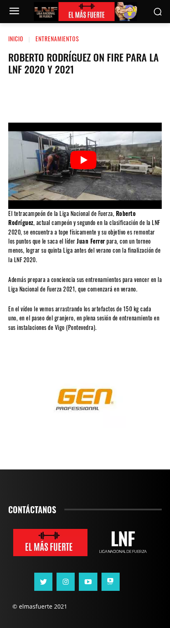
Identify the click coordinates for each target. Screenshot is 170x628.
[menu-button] (14, 12)
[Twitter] (59, 97)
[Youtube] (88, 582)
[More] (134, 97)
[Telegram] (109, 97)
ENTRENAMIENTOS (57, 38)
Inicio (16, 38)
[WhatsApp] (84, 97)
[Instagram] (66, 582)
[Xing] (111, 582)
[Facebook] (35, 97)
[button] (157, 11)
